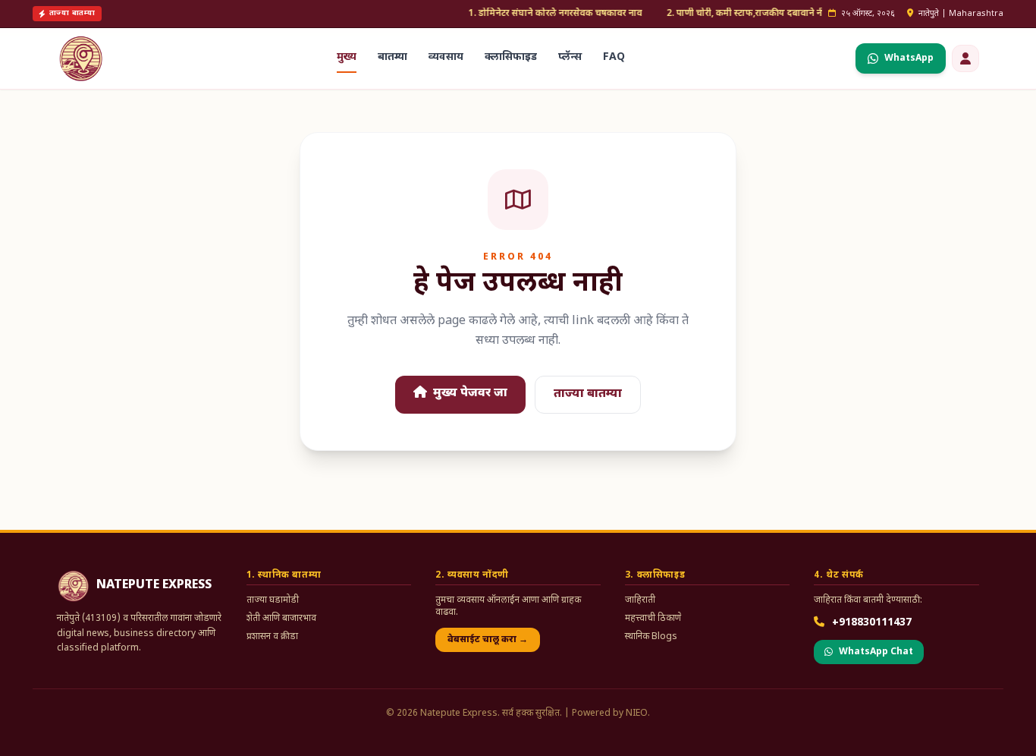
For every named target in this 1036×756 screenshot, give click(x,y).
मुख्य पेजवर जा (468, 394)
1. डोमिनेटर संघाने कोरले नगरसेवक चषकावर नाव (542, 14)
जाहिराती (640, 600)
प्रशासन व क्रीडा (272, 637)
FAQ (614, 57)
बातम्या (392, 57)
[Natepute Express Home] (81, 58)
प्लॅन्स (570, 57)
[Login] (965, 58)
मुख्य (346, 57)
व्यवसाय (446, 57)
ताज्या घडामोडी (272, 600)
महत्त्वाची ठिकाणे (653, 619)
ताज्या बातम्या (588, 394)
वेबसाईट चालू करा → (487, 640)
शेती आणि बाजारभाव (281, 619)
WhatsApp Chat (876, 652)
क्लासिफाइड (511, 57)
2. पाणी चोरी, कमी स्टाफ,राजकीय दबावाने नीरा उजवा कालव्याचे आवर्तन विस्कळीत (798, 14)
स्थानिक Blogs (651, 637)
